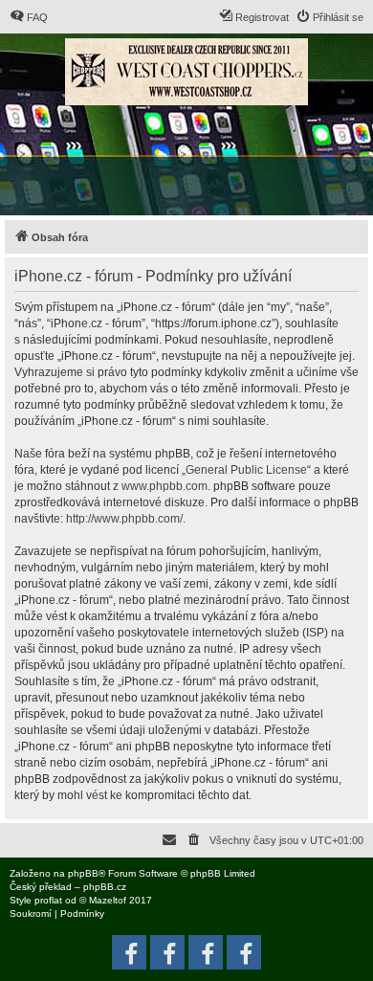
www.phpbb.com (164, 486)
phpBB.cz (104, 886)
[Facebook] (244, 952)
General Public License (246, 470)
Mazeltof (107, 900)
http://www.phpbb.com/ (124, 518)
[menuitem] (29, 17)
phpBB (83, 873)
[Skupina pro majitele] (205, 952)
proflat (48, 900)
